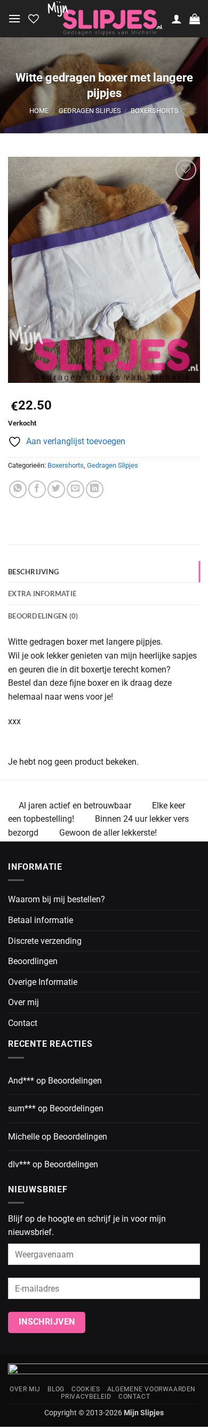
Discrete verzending (45, 941)
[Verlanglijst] (33, 18)
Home (39, 111)
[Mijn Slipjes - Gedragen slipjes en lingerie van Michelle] (105, 18)
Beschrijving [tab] (33, 571)
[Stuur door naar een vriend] (75, 489)
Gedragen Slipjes (90, 111)
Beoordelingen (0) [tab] (43, 616)
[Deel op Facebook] (37, 489)
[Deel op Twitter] (56, 489)
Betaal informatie (40, 920)
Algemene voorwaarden (151, 1389)
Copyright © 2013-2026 (104, 1412)
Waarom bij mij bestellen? (56, 899)
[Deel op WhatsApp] (18, 489)
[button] (14, 18)
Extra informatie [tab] (42, 593)
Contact (22, 1023)
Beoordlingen (33, 961)
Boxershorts (155, 111)
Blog (55, 1389)
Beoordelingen (75, 1081)
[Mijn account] (176, 18)
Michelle (23, 1137)
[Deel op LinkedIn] (94, 489)
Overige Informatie (42, 982)
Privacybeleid (86, 1396)
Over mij (23, 1002)
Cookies (85, 1389)
